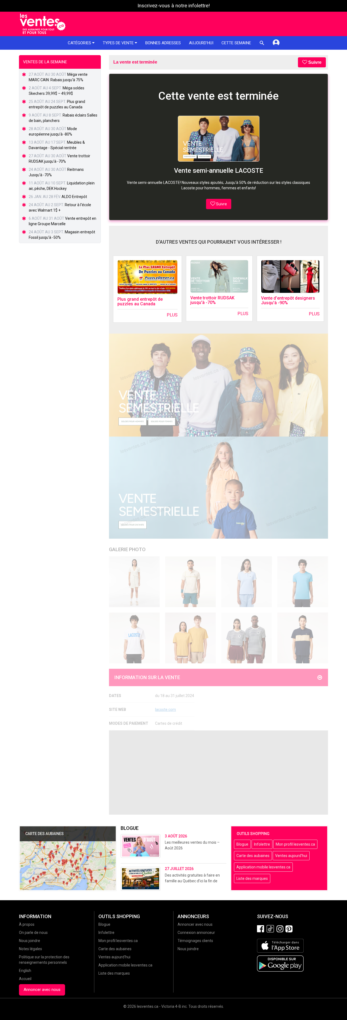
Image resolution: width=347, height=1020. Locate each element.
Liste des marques (252, 878)
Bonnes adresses (163, 42)
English (25, 970)
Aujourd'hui (201, 42)
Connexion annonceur (196, 932)
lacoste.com (165, 709)
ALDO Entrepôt (74, 196)
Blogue (242, 844)
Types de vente (119, 42)
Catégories (80, 42)
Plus (172, 315)
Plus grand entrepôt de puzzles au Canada (140, 302)
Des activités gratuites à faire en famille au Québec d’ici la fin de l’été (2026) (192, 881)
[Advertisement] (218, 773)
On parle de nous (33, 932)
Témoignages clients (195, 941)
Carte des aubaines (252, 855)
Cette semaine (236, 42)
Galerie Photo (127, 549)
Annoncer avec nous (42, 989)
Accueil (25, 979)
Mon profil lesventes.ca (295, 844)
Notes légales (30, 949)
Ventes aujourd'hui (291, 855)
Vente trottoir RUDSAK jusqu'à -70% (212, 300)
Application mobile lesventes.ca (263, 867)
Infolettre (262, 844)
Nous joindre (29, 941)
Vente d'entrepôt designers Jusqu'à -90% (288, 301)
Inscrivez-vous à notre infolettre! (173, 6)
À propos (26, 924)
